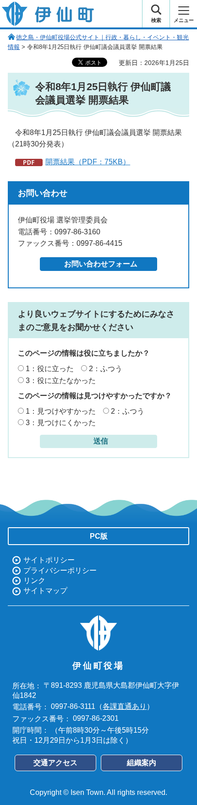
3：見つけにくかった (61, 423)
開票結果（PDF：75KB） (87, 162)
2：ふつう (105, 369)
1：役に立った (50, 369)
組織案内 (141, 763)
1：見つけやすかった (61, 411)
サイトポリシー (49, 560)
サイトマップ (45, 590)
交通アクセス (55, 763)
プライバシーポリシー (60, 570)
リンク (34, 580)
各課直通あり (125, 706)
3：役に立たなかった (61, 380)
